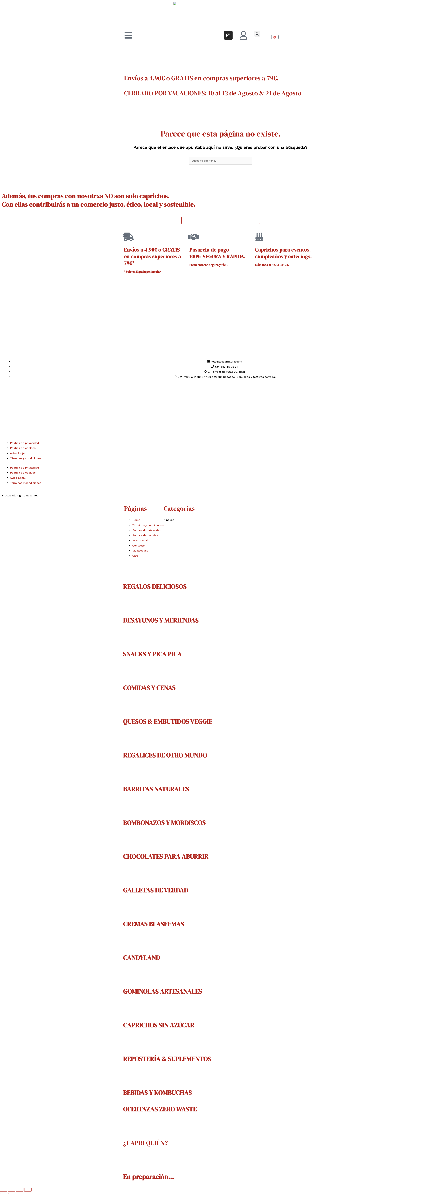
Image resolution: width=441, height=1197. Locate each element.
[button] (257, 34)
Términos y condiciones (25, 458)
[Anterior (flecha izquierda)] (3, 1195)
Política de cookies (22, 448)
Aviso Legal (17, 453)
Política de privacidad (24, 443)
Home (136, 520)
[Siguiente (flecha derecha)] (11, 1195)
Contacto (138, 545)
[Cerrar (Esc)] (28, 1190)
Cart (135, 555)
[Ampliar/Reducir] (3, 1190)
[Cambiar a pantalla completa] (11, 1190)
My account (140, 550)
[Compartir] (19, 1190)
